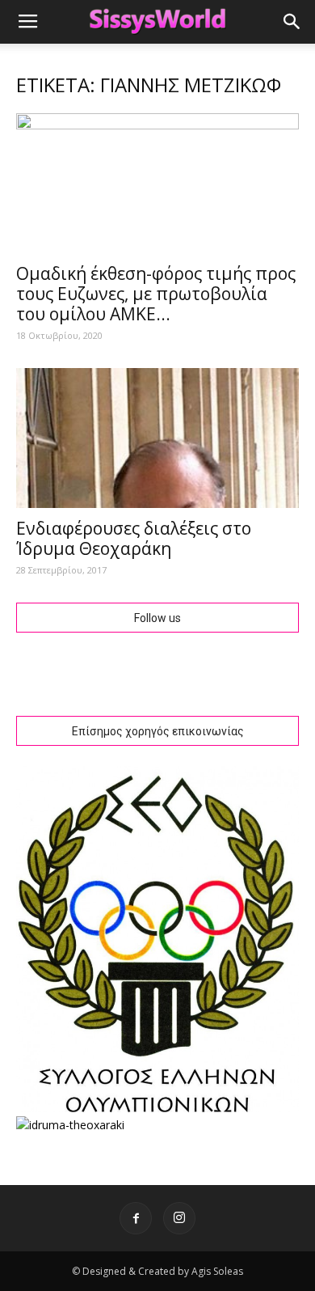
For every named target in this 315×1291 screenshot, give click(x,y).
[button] (292, 22)
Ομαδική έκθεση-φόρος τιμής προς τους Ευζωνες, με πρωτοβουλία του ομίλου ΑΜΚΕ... (156, 293)
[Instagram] (179, 1218)
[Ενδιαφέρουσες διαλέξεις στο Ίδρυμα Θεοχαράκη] (157, 438)
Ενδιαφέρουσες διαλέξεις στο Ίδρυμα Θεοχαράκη (133, 538)
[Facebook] (136, 1218)
